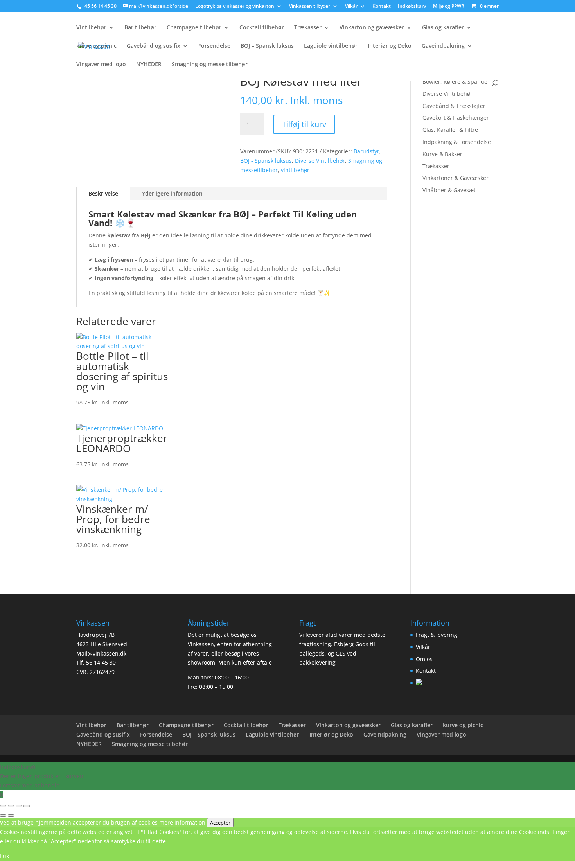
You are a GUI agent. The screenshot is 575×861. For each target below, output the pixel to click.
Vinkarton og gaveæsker (372, 28)
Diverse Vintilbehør (320, 160)
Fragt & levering (436, 634)
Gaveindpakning (443, 46)
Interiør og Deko (389, 46)
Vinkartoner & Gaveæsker (455, 178)
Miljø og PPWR (448, 6)
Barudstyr (366, 151)
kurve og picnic (96, 46)
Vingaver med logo (101, 64)
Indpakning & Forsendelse (456, 142)
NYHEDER (149, 64)
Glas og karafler (443, 28)
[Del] (19, 806)
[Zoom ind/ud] (3, 806)
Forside (180, 6)
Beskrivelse (103, 193)
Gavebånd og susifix (153, 46)
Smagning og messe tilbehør (210, 64)
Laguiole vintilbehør (331, 46)
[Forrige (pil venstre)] (3, 815)
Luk (4, 856)
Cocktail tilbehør (261, 28)
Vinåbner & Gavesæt (449, 190)
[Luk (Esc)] (26, 806)
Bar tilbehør (140, 28)
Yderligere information (172, 193)
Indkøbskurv (412, 6)
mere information (182, 822)
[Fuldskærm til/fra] (11, 806)
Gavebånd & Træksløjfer (453, 106)
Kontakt (381, 6)
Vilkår (351, 6)
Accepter (220, 822)
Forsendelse (214, 46)
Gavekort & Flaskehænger (455, 117)
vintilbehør (295, 170)
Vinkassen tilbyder (309, 6)
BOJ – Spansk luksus (267, 46)
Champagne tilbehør (194, 28)
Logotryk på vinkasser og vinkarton (234, 6)
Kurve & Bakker (442, 154)
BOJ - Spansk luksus (266, 160)
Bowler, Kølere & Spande (454, 81)
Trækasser (308, 28)
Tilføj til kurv (304, 124)
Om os (424, 659)
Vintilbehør (91, 28)
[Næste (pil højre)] (11, 815)
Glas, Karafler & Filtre (450, 129)
